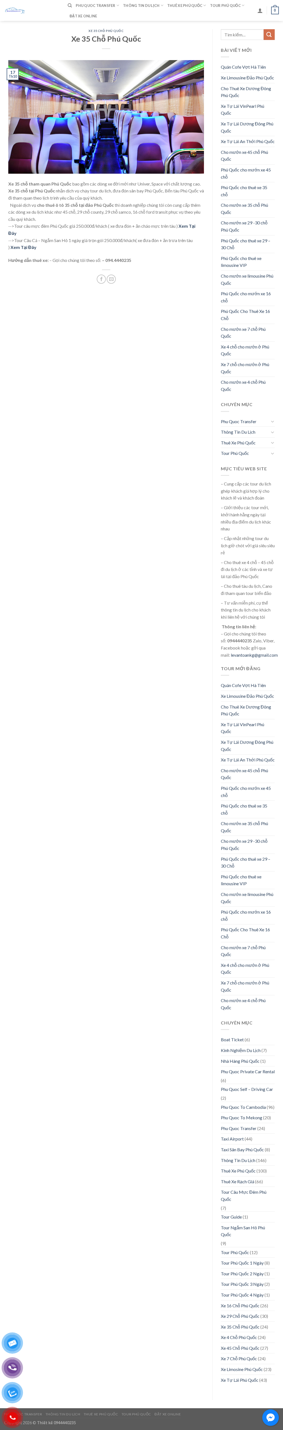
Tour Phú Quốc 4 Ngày (242, 1294)
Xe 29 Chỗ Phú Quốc (240, 1316)
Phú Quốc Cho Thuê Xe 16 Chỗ (245, 314)
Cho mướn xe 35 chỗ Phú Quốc (244, 208)
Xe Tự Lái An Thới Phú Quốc (248, 141)
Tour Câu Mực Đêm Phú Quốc (243, 1195)
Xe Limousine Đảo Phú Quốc (247, 77)
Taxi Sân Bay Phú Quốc (242, 1149)
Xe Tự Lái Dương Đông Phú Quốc (247, 127)
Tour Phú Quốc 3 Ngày (242, 1284)
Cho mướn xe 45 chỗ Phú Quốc (244, 155)
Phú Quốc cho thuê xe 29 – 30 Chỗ (245, 244)
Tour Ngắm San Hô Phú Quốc (243, 1231)
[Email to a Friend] (111, 279)
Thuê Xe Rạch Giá (237, 1181)
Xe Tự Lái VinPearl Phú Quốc (242, 109)
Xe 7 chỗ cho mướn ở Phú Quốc (245, 368)
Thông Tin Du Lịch (141, 5)
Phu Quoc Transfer (95, 5)
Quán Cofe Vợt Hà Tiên (243, 66)
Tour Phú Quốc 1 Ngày (242, 1262)
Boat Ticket (232, 1039)
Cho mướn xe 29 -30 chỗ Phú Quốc (244, 226)
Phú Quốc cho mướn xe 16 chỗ (246, 297)
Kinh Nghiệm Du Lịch (241, 1050)
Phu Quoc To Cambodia (243, 1107)
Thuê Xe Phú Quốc (184, 5)
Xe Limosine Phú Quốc (242, 1369)
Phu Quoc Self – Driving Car (247, 1089)
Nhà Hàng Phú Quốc (240, 1061)
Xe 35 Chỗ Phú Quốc (106, 31)
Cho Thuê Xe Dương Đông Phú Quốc (246, 92)
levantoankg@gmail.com (254, 655)
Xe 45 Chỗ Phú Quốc (240, 1348)
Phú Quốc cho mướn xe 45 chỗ (246, 173)
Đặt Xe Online (83, 16)
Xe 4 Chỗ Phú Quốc (239, 1337)
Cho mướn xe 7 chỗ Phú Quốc (243, 332)
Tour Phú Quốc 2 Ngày (242, 1273)
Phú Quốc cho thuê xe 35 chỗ (244, 191)
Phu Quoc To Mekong (241, 1117)
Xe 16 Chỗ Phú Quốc (240, 1305)
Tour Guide (231, 1216)
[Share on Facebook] (101, 279)
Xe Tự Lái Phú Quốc (239, 1380)
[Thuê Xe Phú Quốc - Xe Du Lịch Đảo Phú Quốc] (31, 10)
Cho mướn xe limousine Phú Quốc (247, 279)
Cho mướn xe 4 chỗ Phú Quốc (243, 385)
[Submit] (269, 34)
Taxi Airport (232, 1138)
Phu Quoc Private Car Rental (248, 1071)
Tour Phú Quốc (225, 5)
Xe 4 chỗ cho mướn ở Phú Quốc (245, 350)
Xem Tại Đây (23, 247)
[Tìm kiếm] (70, 5)
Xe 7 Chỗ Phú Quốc (239, 1358)
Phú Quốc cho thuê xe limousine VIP (241, 262)
